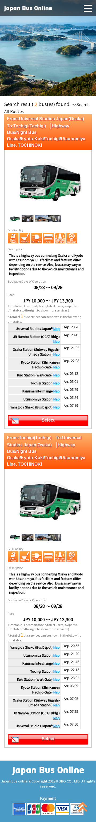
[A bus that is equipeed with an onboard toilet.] (24, 238)
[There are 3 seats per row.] (13, 238)
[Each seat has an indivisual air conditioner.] (48, 238)
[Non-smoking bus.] (71, 238)
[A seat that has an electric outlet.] (36, 238)
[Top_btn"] (82, 808)
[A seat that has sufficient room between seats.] (60, 238)
